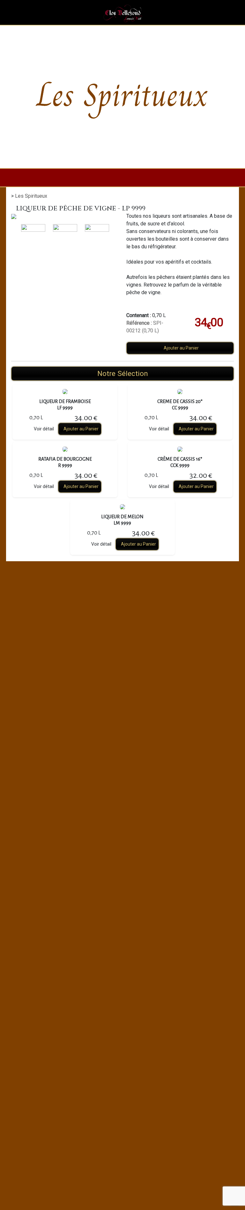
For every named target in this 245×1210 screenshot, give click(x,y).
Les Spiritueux (31, 196)
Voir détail (44, 428)
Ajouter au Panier (181, 347)
